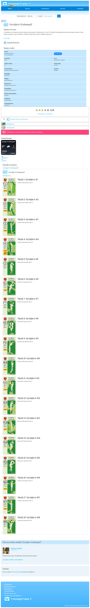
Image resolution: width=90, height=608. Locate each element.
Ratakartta (10, 124)
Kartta (27, 8)
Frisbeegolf (45, 8)
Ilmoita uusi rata (10, 593)
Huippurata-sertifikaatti (12, 596)
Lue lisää (6, 38)
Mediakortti (8, 589)
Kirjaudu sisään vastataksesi (13, 560)
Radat (10, 8)
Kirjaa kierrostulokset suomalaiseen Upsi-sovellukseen (25, 132)
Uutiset (62, 8)
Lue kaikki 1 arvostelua (45, 114)
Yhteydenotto (9, 591)
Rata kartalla (58, 53)
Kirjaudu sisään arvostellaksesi (19, 119)
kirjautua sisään (16, 572)
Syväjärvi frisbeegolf (10, 168)
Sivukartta (8, 584)
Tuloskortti (11, 128)
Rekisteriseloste (10, 587)
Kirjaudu (80, 8)
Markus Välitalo (16, 548)
